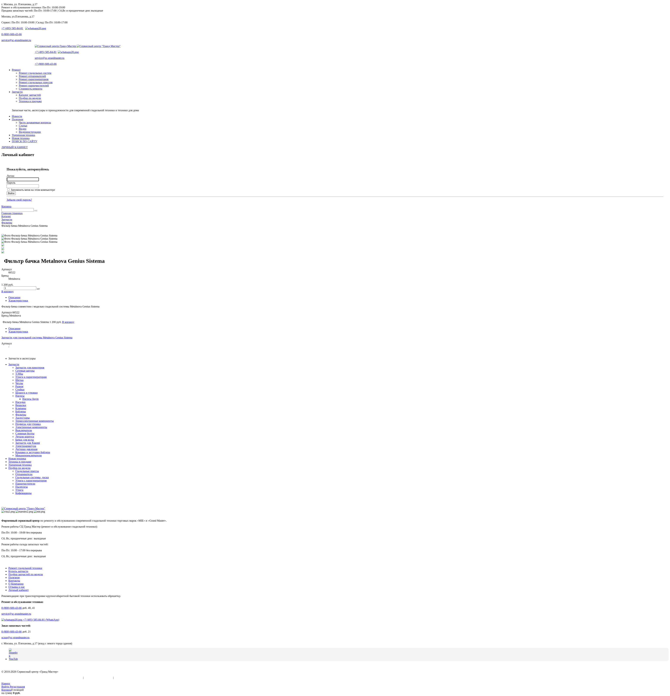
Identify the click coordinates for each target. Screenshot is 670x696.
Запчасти (13, 364)
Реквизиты (120, 677)
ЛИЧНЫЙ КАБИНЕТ (14, 147)
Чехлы (19, 383)
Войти (5, 686)
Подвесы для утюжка (28, 424)
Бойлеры (20, 411)
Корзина (6, 206)
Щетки (19, 380)
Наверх (5, 683)
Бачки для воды (24, 439)
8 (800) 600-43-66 (11, 34)
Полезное (14, 577)
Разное (19, 386)
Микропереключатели (28, 455)
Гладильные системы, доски (32, 477)
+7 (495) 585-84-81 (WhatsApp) (40, 619)
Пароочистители (25, 483)
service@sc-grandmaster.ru (16, 40)
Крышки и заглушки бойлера (32, 452)
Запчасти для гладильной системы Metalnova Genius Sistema (36, 337)
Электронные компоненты (31, 427)
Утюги (19, 489)
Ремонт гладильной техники (25, 568)
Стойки (19, 389)
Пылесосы (21, 486)
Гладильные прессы (27, 471)
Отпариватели (23, 474)
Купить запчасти (18, 571)
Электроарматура (25, 446)
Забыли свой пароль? (19, 199)
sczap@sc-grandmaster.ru (15, 637)
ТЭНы (19, 373)
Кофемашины (23, 493)
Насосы (19, 395)
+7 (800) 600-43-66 (46, 63)
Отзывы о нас (16, 586)
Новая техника (17, 458)
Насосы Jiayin (30, 398)
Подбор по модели (19, 467)
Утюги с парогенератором (31, 480)
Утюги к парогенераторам (31, 376)
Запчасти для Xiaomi (27, 442)
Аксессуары (22, 417)
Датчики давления (26, 449)
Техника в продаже (19, 461)
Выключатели (23, 430)
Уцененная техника (20, 464)
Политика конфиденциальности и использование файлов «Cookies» (41, 677)
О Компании (16, 583)
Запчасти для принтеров (29, 367)
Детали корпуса (24, 436)
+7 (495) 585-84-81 (12, 28)
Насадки (20, 402)
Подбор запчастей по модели (25, 574)
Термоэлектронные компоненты (34, 420)
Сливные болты (24, 433)
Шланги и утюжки (26, 392)
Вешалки (20, 405)
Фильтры (20, 414)
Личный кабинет (18, 590)
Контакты (14, 580)
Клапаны (20, 408)
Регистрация (17, 686)
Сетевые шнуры (25, 370)
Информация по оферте (98, 677)
